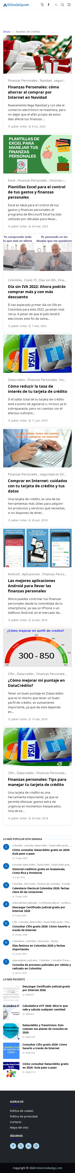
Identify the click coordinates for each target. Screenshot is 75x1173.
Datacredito (17, 380)
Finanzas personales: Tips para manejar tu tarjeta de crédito (37, 782)
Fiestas (54, 941)
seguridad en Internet (56, 474)
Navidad (46, 80)
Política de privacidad (24, 1116)
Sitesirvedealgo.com (49, 1168)
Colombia (15, 280)
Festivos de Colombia (49, 883)
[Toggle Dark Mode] (56, 4)
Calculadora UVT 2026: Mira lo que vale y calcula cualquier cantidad (45, 1007)
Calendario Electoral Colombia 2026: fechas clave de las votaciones (40, 890)
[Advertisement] (37, 18)
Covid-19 (30, 280)
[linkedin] (28, 1146)
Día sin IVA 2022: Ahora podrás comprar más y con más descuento (37, 291)
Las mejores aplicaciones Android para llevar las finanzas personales (31, 585)
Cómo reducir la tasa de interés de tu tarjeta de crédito (37, 389)
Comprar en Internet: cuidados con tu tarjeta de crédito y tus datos (37, 486)
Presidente (67, 883)
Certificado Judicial (49, 902)
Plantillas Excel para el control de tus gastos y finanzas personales (36, 192)
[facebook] (48, 4)
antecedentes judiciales (25, 902)
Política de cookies (21, 1111)
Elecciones (30, 883)
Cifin (11, 674)
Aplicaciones (31, 574)
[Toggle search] (62, 4)
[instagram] (36, 1146)
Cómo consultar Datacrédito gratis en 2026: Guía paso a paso (45, 1065)
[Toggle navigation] (69, 5)
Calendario (18, 941)
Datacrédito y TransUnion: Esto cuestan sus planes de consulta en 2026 (45, 1028)
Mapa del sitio (19, 1127)
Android (14, 574)
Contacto (15, 1122)
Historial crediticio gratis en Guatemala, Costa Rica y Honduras (38, 871)
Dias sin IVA (47, 280)
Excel (12, 180)
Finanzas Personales (23, 80)
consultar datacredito (36, 845)
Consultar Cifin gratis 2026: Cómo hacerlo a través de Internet (44, 1046)
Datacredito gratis (59, 845)
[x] (42, 4)
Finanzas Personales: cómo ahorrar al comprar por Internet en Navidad (33, 92)
